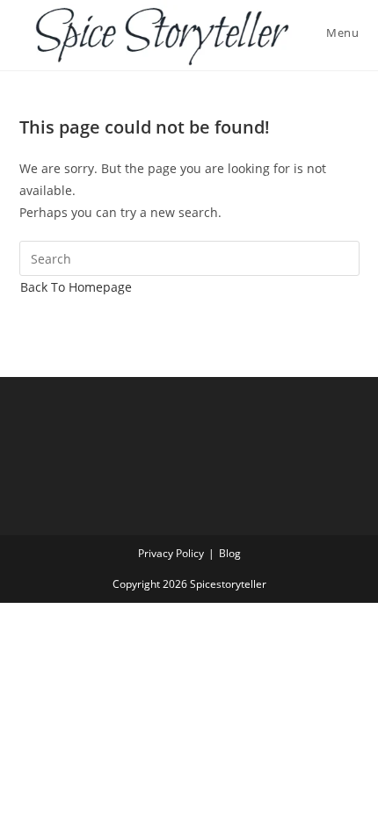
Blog (230, 553)
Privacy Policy (171, 553)
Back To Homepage (76, 287)
